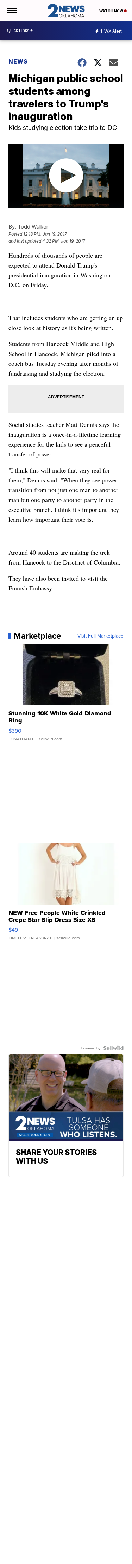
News (18, 61)
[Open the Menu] (11, 10)
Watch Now (111, 11)
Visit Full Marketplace (100, 635)
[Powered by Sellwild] (113, 1047)
